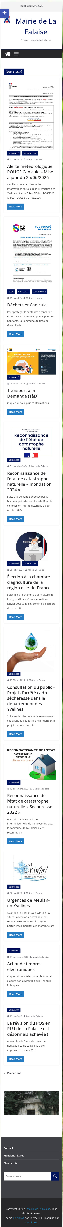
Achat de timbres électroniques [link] (24, 966)
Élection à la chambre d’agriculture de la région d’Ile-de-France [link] (29, 582)
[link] (4, 13)
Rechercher (55, 1176)
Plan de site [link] (11, 1163)
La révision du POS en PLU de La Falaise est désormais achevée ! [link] (28, 1028)
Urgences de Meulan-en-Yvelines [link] (28, 902)
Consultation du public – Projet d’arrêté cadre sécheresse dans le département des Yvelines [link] (31, 698)
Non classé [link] (14, 153)
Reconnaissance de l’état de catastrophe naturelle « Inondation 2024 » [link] (29, 481)
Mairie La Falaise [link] (34, 159)
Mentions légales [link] (14, 1155)
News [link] (11, 291)
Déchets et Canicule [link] (27, 305)
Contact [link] (8, 1148)
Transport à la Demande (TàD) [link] (22, 393)
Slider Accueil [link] (30, 153)
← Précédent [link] (12, 1073)
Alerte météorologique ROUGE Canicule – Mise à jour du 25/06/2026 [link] (30, 171)
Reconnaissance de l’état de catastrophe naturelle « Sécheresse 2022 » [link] (29, 803)
